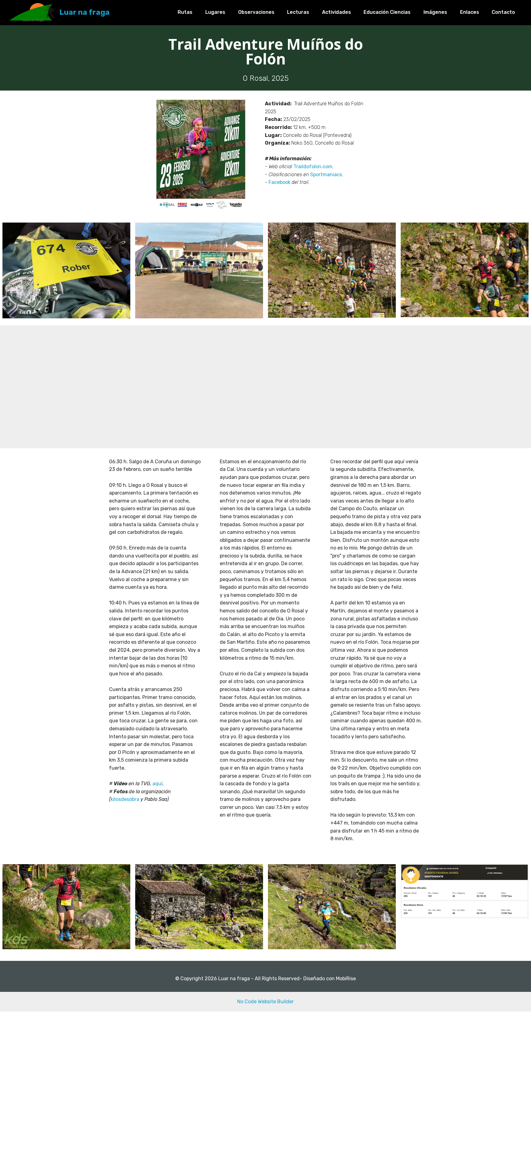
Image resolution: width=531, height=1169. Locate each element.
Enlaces (469, 12)
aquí (157, 783)
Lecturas (298, 12)
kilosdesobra (125, 799)
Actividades (336, 12)
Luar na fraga (84, 12)
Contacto (503, 12)
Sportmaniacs (326, 174)
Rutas (185, 12)
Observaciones (256, 12)
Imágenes (435, 12)
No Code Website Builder (265, 1001)
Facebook (280, 182)
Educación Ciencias (387, 12)
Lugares (215, 12)
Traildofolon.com (312, 166)
